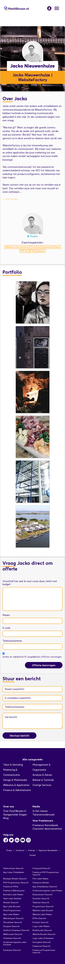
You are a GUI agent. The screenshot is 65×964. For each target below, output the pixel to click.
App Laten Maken (11, 914)
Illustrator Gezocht (40, 898)
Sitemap (31, 850)
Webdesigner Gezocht (13, 918)
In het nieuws (40, 810)
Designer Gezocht (11, 926)
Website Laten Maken (42, 914)
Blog (6, 818)
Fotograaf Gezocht (41, 868)
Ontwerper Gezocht (12, 938)
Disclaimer (20, 850)
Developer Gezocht (12, 950)
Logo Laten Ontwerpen (43, 938)
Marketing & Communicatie (11, 772)
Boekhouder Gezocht (42, 930)
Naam (6, 615)
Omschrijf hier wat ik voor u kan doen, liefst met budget (30, 583)
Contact (32, 855)
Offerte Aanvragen (43, 665)
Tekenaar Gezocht (40, 902)
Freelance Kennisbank (45, 825)
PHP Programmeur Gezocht (15, 882)
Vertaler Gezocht (10, 902)
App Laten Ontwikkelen (13, 872)
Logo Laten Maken (41, 926)
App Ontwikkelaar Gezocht (44, 886)
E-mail (6, 627)
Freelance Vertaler (40, 882)
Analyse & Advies (42, 774)
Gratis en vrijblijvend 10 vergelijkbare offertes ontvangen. (32, 656)
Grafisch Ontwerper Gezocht (16, 930)
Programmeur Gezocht (42, 906)
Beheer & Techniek (43, 779)
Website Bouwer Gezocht (43, 934)
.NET (29, 251)
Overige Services (41, 785)
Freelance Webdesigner (14, 890)
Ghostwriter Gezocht (12, 922)
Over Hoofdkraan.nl (14, 810)
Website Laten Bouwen (42, 910)
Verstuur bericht (19, 735)
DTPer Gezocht (39, 918)
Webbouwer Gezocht (12, 934)
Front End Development (41, 247)
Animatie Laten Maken (13, 894)
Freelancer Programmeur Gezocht (43, 951)
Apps (57, 247)
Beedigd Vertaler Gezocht (15, 878)
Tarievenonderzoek (43, 814)
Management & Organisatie (41, 767)
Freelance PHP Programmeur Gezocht (45, 873)
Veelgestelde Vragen (15, 814)
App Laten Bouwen (11, 906)
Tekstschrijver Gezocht (13, 868)
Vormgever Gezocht (41, 942)
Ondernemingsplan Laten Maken (47, 890)
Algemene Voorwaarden (48, 850)
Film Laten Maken (40, 878)
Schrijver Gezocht (40, 922)
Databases (39, 251)
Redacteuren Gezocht (42, 894)
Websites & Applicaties (16, 785)
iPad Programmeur (12, 910)
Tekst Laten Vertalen (12, 898)
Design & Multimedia (15, 779)
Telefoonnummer (12, 640)
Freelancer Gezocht (41, 946)
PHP (23, 251)
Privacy (9, 850)
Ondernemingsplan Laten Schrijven (15, 943)
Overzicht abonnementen (47, 828)
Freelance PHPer (10, 886)
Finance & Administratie (17, 790)
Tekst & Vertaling (13, 764)
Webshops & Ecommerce (16, 247)
